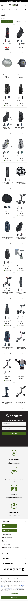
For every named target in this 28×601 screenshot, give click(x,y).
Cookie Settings (14, 593)
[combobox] (14, 9)
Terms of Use (19, 588)
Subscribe (14, 433)
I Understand (14, 597)
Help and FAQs (7, 534)
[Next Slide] (27, 1)
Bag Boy (6, 12)
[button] (5, 40)
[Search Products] (25, 9)
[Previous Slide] (1, 1)
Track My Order (8, 537)
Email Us (7, 530)
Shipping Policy (7, 541)
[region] (14, 587)
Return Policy (7, 544)
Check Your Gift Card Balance (11, 547)
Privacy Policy (8, 588)
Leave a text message (10, 525)
